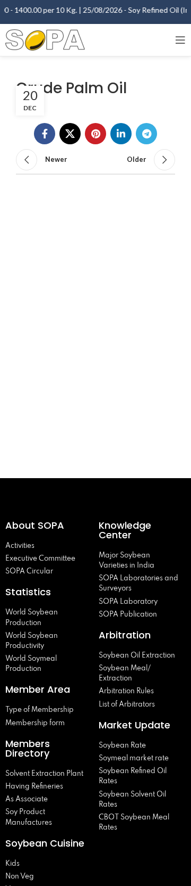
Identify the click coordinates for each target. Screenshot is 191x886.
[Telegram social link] (146, 133)
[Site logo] (45, 38)
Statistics (28, 591)
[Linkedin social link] (121, 133)
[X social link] (70, 133)
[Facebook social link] (44, 133)
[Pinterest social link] (95, 133)
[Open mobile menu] (180, 40)
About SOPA (37, 525)
